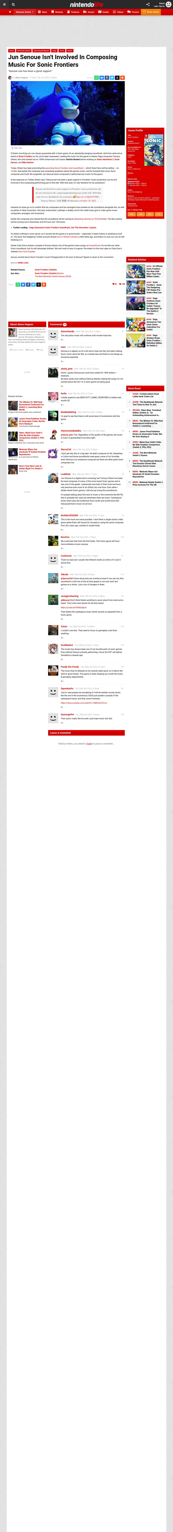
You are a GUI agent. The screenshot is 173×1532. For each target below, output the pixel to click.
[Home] (10, 12)
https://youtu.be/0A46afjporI (73, 607)
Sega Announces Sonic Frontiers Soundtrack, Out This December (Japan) (62, 227)
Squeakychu (67, 688)
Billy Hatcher (28, 162)
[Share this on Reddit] (122, 78)
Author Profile (17, 350)
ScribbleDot (67, 645)
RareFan (65, 537)
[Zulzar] (53, 634)
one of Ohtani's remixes (67, 237)
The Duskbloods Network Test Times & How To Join (148, 403)
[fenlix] (53, 401)
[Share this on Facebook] (107, 78)
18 (123, 284)
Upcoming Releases (41, 51)
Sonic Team (132, 163)
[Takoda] (53, 582)
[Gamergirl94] (53, 722)
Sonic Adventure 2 (105, 159)
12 (123, 574)
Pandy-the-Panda (70, 666)
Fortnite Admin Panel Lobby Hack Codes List (146, 395)
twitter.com (23, 263)
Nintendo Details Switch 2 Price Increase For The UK (148, 483)
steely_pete (67, 368)
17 (123, 688)
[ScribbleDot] (53, 652)
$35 (140, 214)
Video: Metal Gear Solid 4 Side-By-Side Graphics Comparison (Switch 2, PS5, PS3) (31, 437)
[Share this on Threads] (117, 78)
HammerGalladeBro (71, 430)
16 (123, 667)
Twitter (14, 171)
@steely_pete (67, 435)
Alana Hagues (21, 77)
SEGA (130, 157)
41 (142, 276)
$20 (149, 214)
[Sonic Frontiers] (68, 113)
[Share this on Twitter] (112, 78)
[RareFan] (53, 544)
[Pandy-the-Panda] (53, 674)
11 (123, 556)
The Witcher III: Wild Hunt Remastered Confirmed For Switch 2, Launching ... (148, 423)
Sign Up (162, 6)
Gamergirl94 (67, 714)
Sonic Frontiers (26, 156)
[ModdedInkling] (53, 419)
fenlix (63, 393)
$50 (131, 214)
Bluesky (30, 350)
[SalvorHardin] (53, 339)
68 (142, 308)
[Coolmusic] (53, 563)
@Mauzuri (65, 600)
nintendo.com (132, 206)
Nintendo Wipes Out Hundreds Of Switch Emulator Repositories (32, 452)
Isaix (63, 347)
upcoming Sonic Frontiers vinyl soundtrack (64, 168)
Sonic (62, 51)
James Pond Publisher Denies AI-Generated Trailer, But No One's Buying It (32, 421)
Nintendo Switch (23, 51)
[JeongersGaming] (53, 603)
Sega (54, 51)
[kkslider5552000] (53, 523)
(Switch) (46, 270)
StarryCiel (66, 449)
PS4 (129, 149)
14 (123, 626)
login (89, 743)
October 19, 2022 (88, 200)
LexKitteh (66, 474)
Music (70, 51)
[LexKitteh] (53, 482)
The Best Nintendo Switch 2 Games (145, 454)
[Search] (13, 4)
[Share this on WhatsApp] (96, 78)
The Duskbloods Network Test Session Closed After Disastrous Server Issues (147, 463)
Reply (41, 350)
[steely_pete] (53, 376)
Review (49, 273)
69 (142, 329)
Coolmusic (66, 555)
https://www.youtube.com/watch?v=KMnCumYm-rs (84, 703)
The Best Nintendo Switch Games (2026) (53, 276)
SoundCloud (94, 245)
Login (156, 6)
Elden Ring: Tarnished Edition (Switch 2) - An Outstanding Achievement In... (147, 412)
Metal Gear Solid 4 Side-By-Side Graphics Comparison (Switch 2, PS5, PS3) (147, 444)
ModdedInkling (68, 412)
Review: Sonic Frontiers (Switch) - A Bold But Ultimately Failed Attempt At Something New (143, 199)
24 (142, 292)
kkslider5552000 (69, 515)
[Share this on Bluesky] (101, 78)
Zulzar (64, 626)
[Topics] (4, 4)
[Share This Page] (147, 4)
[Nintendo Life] (86, 4)
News (11, 51)
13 (123, 596)
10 (123, 537)
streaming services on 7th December (90, 219)
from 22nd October (26, 251)
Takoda (64, 574)
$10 (158, 214)
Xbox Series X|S (133, 150)
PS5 (132, 149)
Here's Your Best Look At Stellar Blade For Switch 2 (30, 467)
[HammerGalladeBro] (53, 438)
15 (123, 645)
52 (142, 345)
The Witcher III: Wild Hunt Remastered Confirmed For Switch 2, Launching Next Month (31, 406)
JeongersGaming (69, 596)
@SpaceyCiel (67, 578)
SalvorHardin (67, 331)
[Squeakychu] (53, 696)
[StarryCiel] (53, 457)
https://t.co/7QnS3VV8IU (87, 196)
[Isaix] (53, 354)
